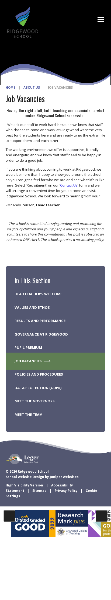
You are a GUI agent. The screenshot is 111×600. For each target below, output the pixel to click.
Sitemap (39, 491)
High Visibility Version (24, 485)
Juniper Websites (64, 477)
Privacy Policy (66, 491)
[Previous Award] (9, 516)
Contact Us (69, 185)
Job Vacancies (60, 87)
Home (10, 87)
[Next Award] (101, 516)
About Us (31, 87)
